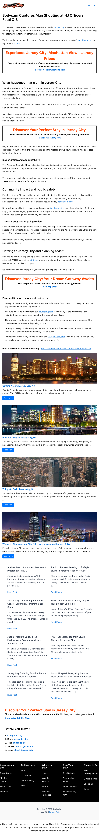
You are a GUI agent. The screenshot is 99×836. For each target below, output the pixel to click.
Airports (25, 770)
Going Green (6, 773)
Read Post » (13, 592)
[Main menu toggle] (89, 5)
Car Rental (26, 775)
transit (17, 43)
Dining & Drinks (91, 779)
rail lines (33, 260)
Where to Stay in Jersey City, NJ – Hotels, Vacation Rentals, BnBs (36, 544)
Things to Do (91, 765)
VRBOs (45, 786)
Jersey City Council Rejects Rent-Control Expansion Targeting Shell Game (25, 603)
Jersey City (58, 27)
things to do (19, 742)
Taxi (23, 785)
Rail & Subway (27, 780)
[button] (95, 5)
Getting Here (28, 765)
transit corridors (65, 202)
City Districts (69, 773)
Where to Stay (47, 766)
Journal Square (46, 311)
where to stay (21, 739)
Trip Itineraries (70, 786)
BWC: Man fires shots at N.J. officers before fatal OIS (66, 348)
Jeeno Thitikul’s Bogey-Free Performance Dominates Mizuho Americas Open (24, 640)
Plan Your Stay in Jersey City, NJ (19, 437)
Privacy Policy (54, 812)
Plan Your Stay (68, 766)
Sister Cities (5, 786)
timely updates (57, 208)
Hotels (45, 773)
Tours (86, 789)
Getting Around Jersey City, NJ (18, 386)
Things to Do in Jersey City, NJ (18, 489)
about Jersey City (23, 750)
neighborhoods (85, 40)
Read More (8, 398)
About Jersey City (7, 766)
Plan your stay (14, 735)
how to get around (24, 746)
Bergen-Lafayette (56, 336)
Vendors (4, 791)
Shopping (88, 784)
